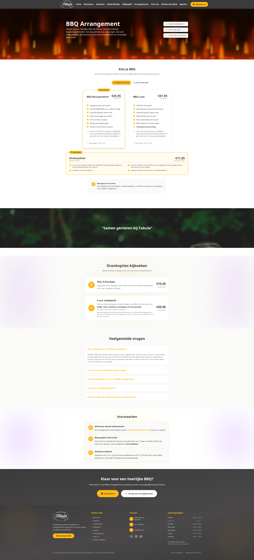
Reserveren (109, 493)
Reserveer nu (200, 4)
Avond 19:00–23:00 (141, 83)
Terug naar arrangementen (140, 493)
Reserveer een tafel (63, 536)
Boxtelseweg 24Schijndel (139, 518)
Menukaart (89, 4)
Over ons (155, 4)
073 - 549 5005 (139, 524)
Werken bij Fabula (169, 4)
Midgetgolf (127, 4)
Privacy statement (177, 553)
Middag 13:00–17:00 (122, 83)
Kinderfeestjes (113, 4)
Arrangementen (141, 4)
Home (78, 4)
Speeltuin (100, 4)
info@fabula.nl (139, 530)
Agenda (183, 4)
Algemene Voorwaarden (193, 553)
